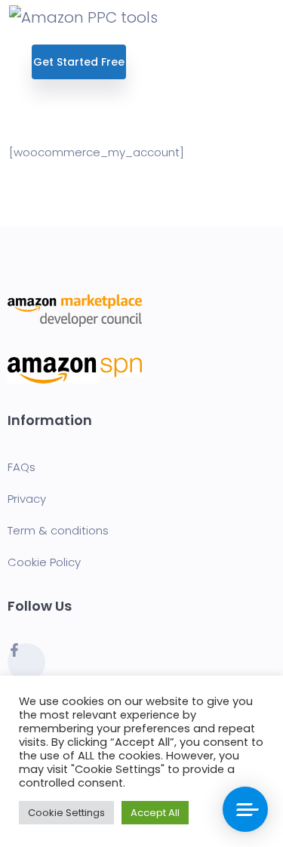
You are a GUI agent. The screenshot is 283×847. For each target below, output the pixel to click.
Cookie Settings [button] (66, 812)
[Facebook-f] (26, 662)
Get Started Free (79, 61)
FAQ (18, 467)
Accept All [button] (155, 812)
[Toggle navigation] (265, 17)
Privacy (27, 499)
